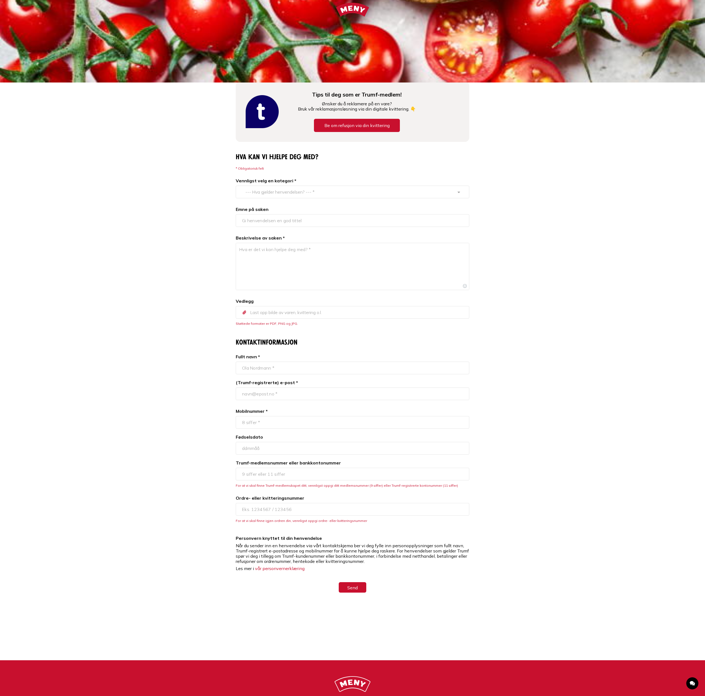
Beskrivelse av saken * (260, 238)
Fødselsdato (249, 437)
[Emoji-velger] (465, 286)
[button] (352, 312)
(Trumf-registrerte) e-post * (267, 382)
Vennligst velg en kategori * (266, 180)
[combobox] (347, 192)
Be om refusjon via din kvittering (357, 125)
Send (352, 587)
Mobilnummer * (252, 411)
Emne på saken (252, 209)
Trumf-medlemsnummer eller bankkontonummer (288, 463)
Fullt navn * (248, 356)
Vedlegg (245, 301)
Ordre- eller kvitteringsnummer (270, 498)
